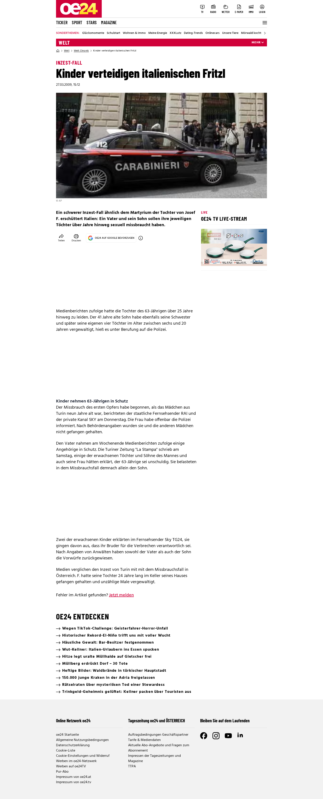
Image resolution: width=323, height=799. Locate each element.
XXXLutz (175, 33)
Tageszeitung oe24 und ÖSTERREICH (156, 720)
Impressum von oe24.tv (73, 782)
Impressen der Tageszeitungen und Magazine (154, 758)
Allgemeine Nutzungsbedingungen (82, 740)
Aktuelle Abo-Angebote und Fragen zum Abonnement (158, 748)
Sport (77, 22)
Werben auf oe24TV (71, 766)
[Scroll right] (265, 33)
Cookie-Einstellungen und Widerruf (82, 756)
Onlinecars (212, 33)
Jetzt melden (121, 595)
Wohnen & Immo (134, 33)
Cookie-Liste (65, 750)
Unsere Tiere (230, 33)
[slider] (222, 259)
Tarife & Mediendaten (144, 740)
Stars (92, 22)
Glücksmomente (93, 33)
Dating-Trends (193, 33)
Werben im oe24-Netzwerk (76, 761)
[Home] (58, 51)
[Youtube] (228, 735)
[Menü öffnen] (264, 22)
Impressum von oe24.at (73, 777)
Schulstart (113, 33)
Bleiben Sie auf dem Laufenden (225, 720)
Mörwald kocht (251, 33)
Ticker (61, 22)
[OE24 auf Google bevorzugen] (140, 238)
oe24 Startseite (67, 735)
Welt (64, 43)
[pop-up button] (252, 258)
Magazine (109, 22)
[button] (208, 258)
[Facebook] (203, 735)
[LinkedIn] (240, 735)
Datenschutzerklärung (73, 745)
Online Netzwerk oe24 (73, 720)
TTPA (132, 766)
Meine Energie (157, 33)
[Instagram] (216, 735)
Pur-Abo (62, 772)
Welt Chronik (81, 51)
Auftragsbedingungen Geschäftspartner (158, 735)
